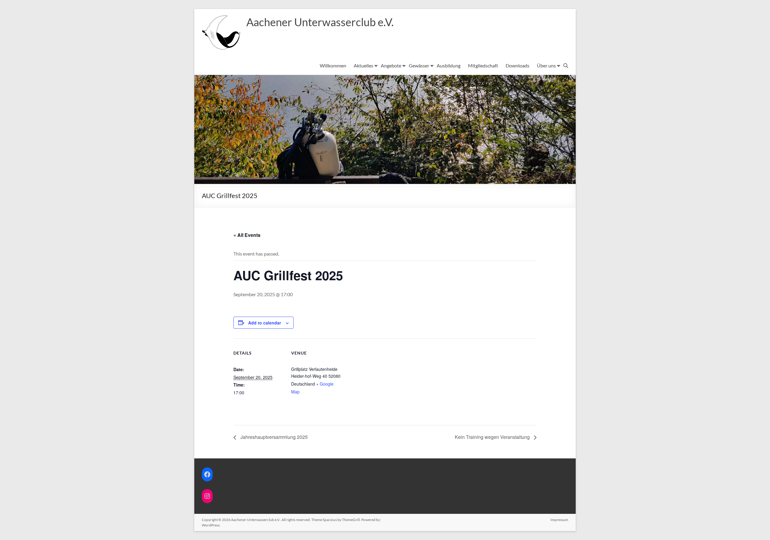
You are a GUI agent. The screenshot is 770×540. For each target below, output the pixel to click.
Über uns (546, 65)
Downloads (517, 65)
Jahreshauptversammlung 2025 (273, 436)
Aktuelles (363, 65)
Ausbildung (448, 65)
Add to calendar (264, 323)
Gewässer (419, 65)
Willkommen (333, 65)
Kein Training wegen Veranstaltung (493, 436)
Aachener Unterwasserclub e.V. (320, 22)
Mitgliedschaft (483, 65)
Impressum (559, 519)
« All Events (246, 234)
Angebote (391, 65)
